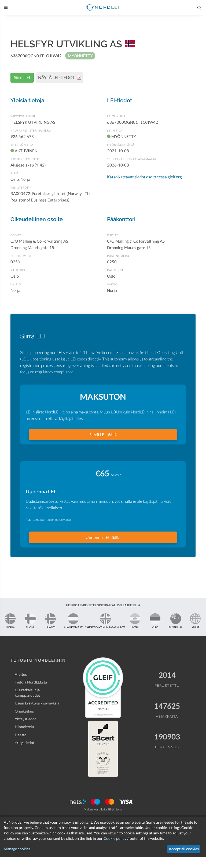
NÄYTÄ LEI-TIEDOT (57, 77)
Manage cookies (17, 849)
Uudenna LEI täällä (103, 537)
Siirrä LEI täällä (103, 434)
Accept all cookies (184, 849)
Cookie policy (115, 838)
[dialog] (103, 837)
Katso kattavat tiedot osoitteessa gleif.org (144, 176)
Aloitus (21, 674)
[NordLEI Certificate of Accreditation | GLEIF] (103, 687)
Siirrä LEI (22, 77)
